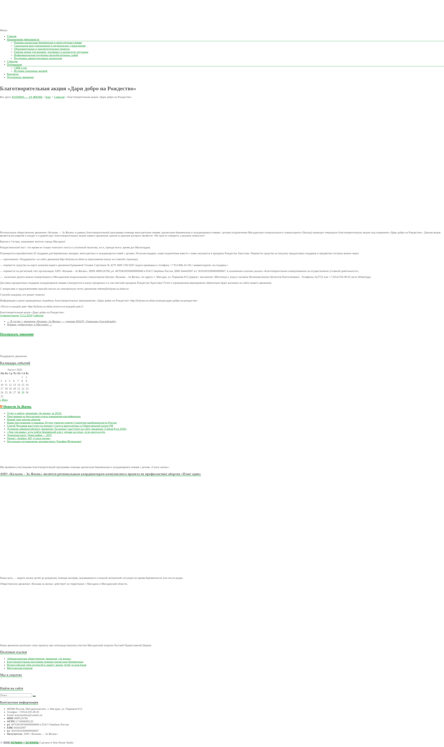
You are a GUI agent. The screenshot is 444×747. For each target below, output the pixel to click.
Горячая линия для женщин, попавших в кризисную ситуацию (51, 52)
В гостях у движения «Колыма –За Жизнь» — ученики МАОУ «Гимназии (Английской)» (61, 321)
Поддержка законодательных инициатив (38, 58)
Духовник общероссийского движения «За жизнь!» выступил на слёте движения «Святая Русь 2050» (67, 428)
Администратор (9, 315)
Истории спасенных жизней (30, 70)
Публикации (14, 64)
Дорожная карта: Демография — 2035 (29, 435)
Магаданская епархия (19, 668)
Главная (11, 36)
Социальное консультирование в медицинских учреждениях (50, 45)
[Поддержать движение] (20, 350)
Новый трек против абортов (23, 419)
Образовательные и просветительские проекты (42, 48)
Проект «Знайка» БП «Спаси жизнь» (29, 438)
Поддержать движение (20, 77)
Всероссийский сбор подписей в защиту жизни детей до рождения (46, 664)
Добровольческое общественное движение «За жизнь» (39, 658)
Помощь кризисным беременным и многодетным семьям (48, 42)
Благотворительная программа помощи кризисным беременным (45, 661)
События (12, 61)
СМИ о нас (20, 67)
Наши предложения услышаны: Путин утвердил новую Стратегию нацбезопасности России (62, 422)
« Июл (4, 399)
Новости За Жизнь (17, 406)
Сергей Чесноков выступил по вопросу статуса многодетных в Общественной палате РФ (60, 425)
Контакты (13, 74)
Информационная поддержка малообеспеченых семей (46, 55)
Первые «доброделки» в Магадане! (29, 324)
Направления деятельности (23, 39)
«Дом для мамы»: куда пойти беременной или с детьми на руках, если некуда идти (56, 432)
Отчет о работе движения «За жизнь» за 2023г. (34, 413)
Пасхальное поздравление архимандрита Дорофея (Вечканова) (44, 441)
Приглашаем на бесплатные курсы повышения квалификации (44, 416)
